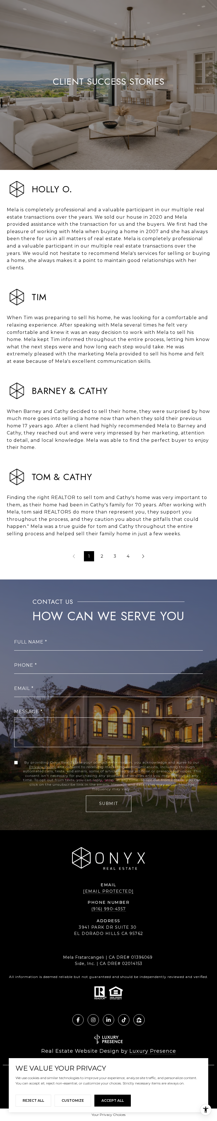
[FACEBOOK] (78, 1020)
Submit (108, 803)
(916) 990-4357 (108, 908)
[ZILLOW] (139, 1020)
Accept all (112, 1100)
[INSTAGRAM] (93, 1020)
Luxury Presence (152, 1051)
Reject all (33, 1100)
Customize (73, 1100)
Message (26, 711)
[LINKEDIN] (108, 1020)
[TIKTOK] (123, 1020)
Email (22, 688)
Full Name (29, 642)
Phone (23, 665)
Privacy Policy (42, 767)
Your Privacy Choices (108, 1115)
